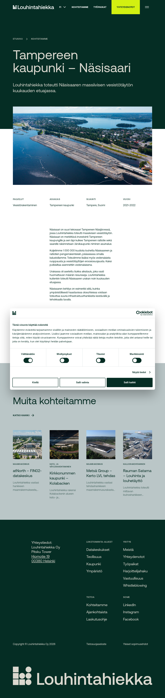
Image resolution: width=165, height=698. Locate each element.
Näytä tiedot (139, 372)
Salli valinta (82, 382)
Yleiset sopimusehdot (135, 644)
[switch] (64, 360)
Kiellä (35, 382)
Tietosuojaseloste (96, 644)
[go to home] (33, 7)
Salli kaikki (130, 382)
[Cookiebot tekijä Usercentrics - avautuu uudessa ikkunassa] (138, 313)
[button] (63, 7)
